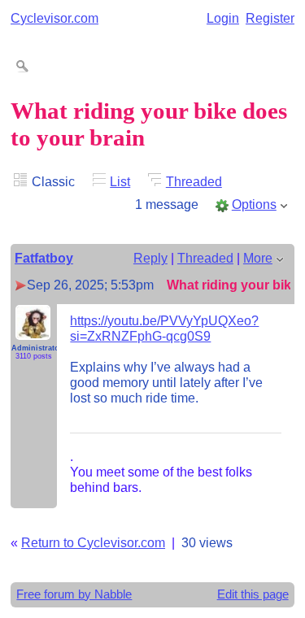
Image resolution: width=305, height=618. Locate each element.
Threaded (194, 181)
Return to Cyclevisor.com (93, 542)
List (120, 181)
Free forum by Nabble (74, 594)
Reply (150, 257)
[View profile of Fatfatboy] (32, 330)
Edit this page (253, 594)
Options (254, 204)
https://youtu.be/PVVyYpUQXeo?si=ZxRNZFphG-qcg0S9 (164, 328)
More (257, 257)
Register (270, 18)
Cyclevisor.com (54, 18)
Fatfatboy (44, 257)
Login (223, 18)
